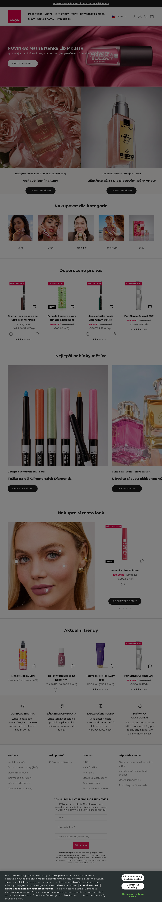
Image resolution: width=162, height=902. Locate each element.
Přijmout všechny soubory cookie (133, 877)
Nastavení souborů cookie (133, 895)
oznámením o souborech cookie (33, 888)
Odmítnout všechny (133, 886)
